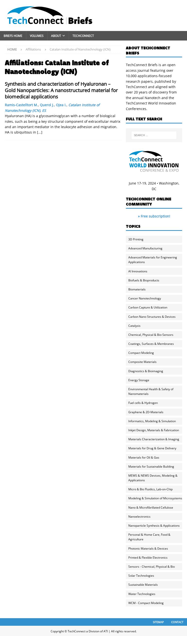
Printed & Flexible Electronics (148, 557)
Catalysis (134, 326)
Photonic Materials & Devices (148, 548)
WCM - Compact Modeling (146, 603)
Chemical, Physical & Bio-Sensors (150, 335)
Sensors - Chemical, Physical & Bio (151, 566)
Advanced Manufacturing (145, 248)
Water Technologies (141, 594)
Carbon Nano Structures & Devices (152, 317)
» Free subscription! (154, 216)
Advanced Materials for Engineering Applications (152, 259)
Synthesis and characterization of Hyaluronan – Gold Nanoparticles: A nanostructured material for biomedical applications (61, 90)
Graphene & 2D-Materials (145, 412)
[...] (39, 132)
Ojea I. (61, 105)
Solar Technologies (141, 576)
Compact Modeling (141, 353)
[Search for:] (154, 135)
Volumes (37, 36)
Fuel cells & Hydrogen (143, 403)
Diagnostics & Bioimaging (145, 371)
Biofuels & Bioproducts (143, 280)
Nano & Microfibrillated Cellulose (150, 507)
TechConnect (83, 36)
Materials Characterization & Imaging (153, 439)
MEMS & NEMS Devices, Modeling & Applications (153, 477)
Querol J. (47, 105)
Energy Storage (138, 380)
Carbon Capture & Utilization (147, 307)
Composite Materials (142, 362)
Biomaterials (137, 289)
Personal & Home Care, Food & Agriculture (149, 537)
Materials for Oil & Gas (143, 457)
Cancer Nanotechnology (144, 298)
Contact (177, 622)
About (56, 36)
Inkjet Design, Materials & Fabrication (153, 430)
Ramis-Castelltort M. (21, 105)
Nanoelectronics (139, 516)
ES (44, 110)
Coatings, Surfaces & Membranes (151, 344)
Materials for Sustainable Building (151, 466)
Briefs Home (13, 36)
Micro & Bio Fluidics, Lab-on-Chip (150, 489)
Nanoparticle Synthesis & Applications (154, 525)
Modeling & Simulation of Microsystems (155, 498)
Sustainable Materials (143, 585)
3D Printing (135, 239)
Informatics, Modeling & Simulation (152, 421)
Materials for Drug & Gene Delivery (152, 448)
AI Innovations (137, 271)
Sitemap (158, 622)
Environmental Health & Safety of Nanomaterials (150, 391)
